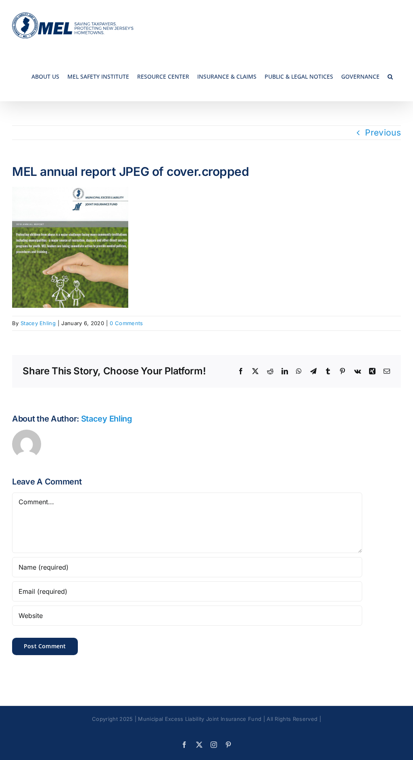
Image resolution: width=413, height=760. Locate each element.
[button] (390, 76)
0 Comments (126, 323)
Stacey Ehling (38, 323)
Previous (383, 132)
